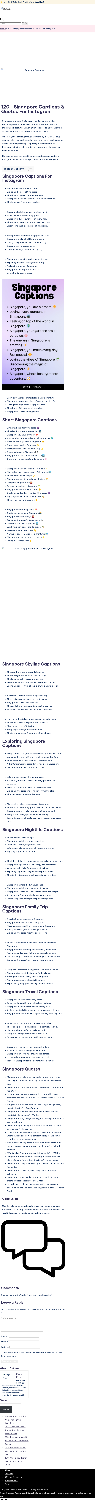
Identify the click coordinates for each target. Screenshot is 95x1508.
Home (3, 28)
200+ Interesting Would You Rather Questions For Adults (16, 1440)
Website (5, 1347)
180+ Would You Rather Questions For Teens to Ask (16, 1451)
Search (4, 1400)
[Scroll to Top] (4, 1501)
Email (4, 1341)
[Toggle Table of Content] (29, 169)
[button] (23, 23)
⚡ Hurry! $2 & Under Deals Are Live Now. (22, 2)
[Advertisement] (47, 50)
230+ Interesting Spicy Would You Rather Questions (15, 1420)
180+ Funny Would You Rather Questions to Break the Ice (15, 1430)
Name (4, 1336)
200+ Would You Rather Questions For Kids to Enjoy (16, 1461)
